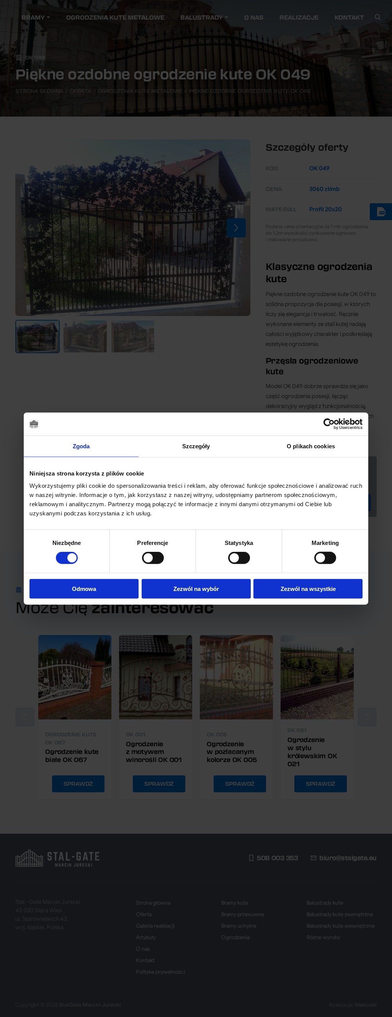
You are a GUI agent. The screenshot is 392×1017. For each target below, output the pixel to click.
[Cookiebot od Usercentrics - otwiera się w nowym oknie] (329, 424)
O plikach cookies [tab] (311, 446)
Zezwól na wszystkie (308, 588)
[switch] (153, 558)
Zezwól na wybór (196, 588)
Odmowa (84, 588)
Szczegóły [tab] (196, 446)
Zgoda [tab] (81, 446)
